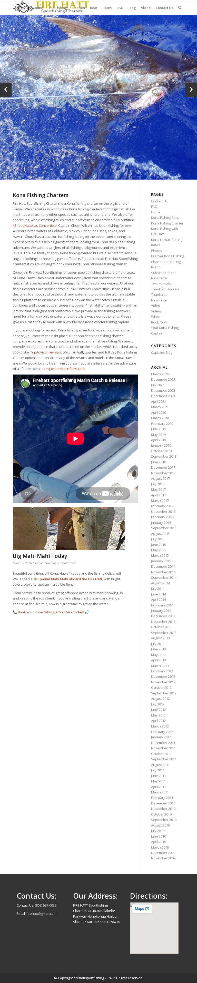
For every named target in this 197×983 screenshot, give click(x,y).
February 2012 (162, 731)
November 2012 (163, 682)
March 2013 (160, 665)
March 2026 (160, 374)
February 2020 (162, 423)
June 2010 (158, 836)
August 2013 (160, 638)
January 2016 (161, 522)
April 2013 (158, 660)
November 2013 (163, 621)
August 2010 (160, 825)
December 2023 (163, 390)
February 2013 (162, 671)
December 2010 (163, 803)
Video (155, 305)
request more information (64, 368)
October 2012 (161, 687)
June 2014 (158, 594)
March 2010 (160, 847)
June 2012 (158, 709)
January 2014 (161, 610)
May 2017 (158, 489)
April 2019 (158, 440)
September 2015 (163, 528)
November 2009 (163, 858)
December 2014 (163, 566)
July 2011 (157, 770)
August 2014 (160, 583)
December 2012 (163, 676)
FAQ (154, 206)
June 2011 (158, 775)
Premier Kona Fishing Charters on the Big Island (167, 261)
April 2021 (158, 401)
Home (155, 212)
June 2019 (158, 429)
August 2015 (160, 533)
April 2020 (158, 412)
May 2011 (158, 781)
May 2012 (158, 715)
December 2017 (163, 467)
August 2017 (160, 478)
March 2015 (160, 555)
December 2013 (163, 616)
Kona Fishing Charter (167, 223)
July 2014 (157, 588)
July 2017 (157, 484)
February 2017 (162, 506)
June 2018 (158, 462)
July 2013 (157, 643)
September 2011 (163, 759)
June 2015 (158, 544)
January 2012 (161, 737)
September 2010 (163, 819)
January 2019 (161, 445)
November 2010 (163, 808)
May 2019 (158, 434)
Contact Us (159, 201)
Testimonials (161, 283)
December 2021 (163, 396)
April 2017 (158, 495)
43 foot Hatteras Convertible (35, 225)
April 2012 (158, 720)
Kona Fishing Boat (165, 217)
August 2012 (160, 698)
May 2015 (158, 550)
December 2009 (163, 852)
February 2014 (162, 605)
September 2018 (163, 456)
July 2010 (157, 830)
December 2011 (163, 742)
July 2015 (157, 539)
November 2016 (163, 511)
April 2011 (158, 786)
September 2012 (163, 693)
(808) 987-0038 (45, 905)
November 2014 (163, 572)
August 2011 (160, 764)
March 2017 (160, 500)
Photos (156, 250)
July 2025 (157, 384)
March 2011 (160, 792)
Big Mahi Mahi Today (40, 555)
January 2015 (161, 561)
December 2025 (163, 379)
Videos (156, 311)
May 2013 (158, 654)
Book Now (159, 322)
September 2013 (163, 632)
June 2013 (158, 649)
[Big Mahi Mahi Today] (69, 528)
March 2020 (160, 418)
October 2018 (161, 451)
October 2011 (161, 753)
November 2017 (163, 473)
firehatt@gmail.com (41, 913)
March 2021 (160, 407)
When (155, 316)
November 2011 (163, 748)
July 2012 (157, 704)
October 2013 (161, 627)
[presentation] (6, 90)
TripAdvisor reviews (45, 352)
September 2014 (163, 577)
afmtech (70, 563)
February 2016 (162, 517)
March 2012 (160, 726)
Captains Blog (47, 563)
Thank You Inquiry (165, 289)
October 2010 (161, 814)
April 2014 (158, 599)
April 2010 (158, 841)
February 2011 (162, 797)
